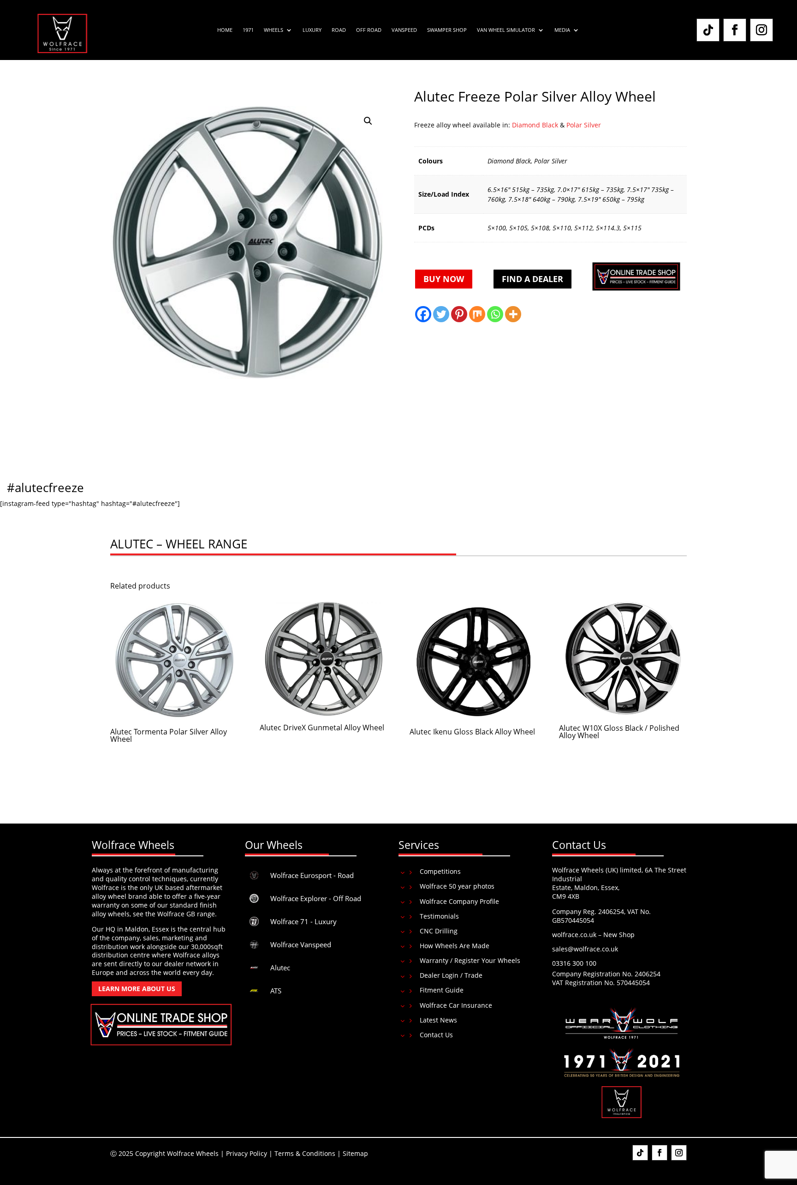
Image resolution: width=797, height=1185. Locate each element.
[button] (368, 121)
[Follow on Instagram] (761, 30)
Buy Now (443, 278)
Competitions (440, 871)
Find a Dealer (532, 278)
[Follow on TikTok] (708, 30)
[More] (513, 314)
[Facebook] (423, 314)
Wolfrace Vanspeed (300, 944)
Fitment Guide (442, 990)
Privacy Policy (246, 1153)
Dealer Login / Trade (451, 975)
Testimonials (439, 916)
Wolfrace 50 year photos (457, 886)
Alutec (280, 967)
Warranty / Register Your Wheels (470, 960)
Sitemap (355, 1153)
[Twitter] (441, 314)
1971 (248, 30)
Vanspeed (404, 30)
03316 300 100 (574, 963)
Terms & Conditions (304, 1153)
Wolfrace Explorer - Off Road (315, 898)
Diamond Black (534, 124)
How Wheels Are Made (454, 945)
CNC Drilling (439, 930)
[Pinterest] (459, 314)
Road (339, 30)
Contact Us (436, 1034)
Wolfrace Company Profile (459, 901)
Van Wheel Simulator (506, 30)
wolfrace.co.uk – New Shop (593, 934)
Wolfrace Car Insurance (456, 1005)
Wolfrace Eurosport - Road (312, 875)
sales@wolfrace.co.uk (585, 948)
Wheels (273, 30)
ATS (275, 990)
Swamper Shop (447, 30)
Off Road (368, 30)
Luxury (312, 30)
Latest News (438, 1020)
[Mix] (477, 314)
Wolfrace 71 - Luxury (303, 921)
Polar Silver (583, 124)
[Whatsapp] (495, 314)
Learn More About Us (136, 988)
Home (224, 30)
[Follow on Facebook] (734, 30)
